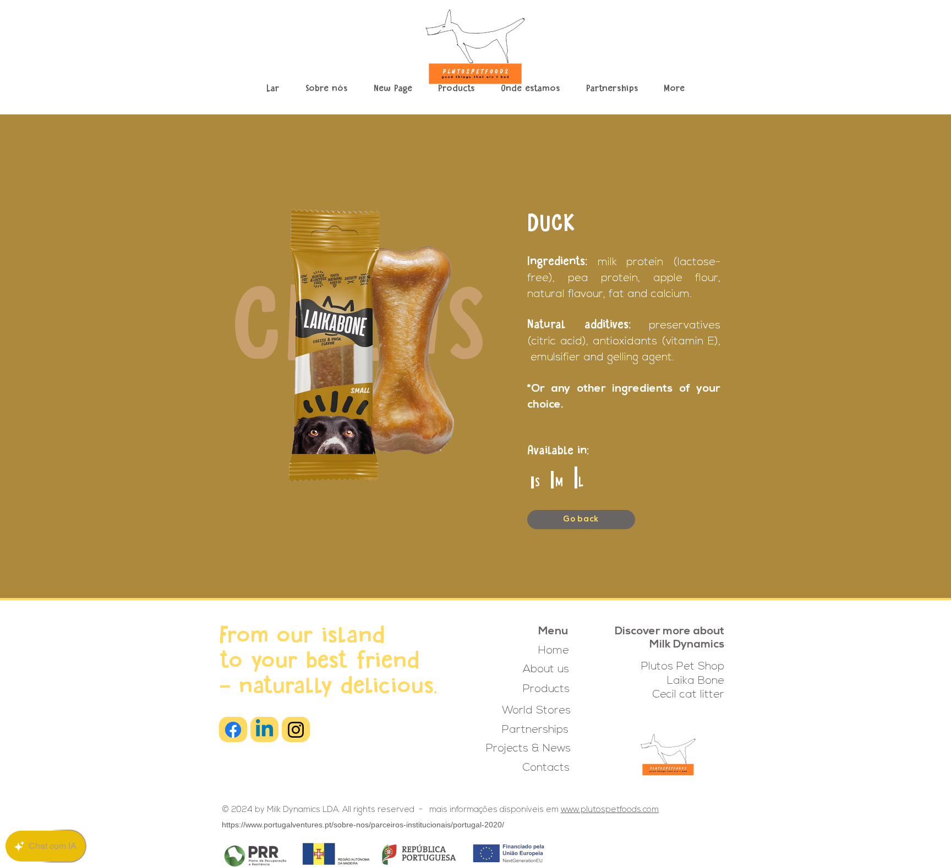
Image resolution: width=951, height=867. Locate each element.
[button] (456, 89)
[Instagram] (296, 729)
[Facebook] (233, 729)
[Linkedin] (264, 729)
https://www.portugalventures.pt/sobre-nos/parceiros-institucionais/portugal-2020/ (363, 824)
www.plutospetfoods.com (610, 810)
